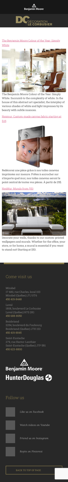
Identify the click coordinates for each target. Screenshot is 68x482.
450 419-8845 (14, 332)
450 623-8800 (14, 349)
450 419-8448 (14, 299)
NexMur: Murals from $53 (17, 188)
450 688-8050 (14, 316)
